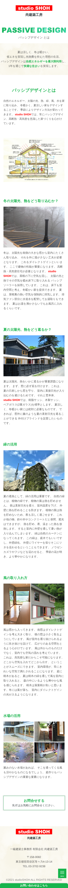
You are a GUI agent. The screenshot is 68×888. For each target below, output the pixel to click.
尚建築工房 (34, 15)
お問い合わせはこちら (34, 885)
